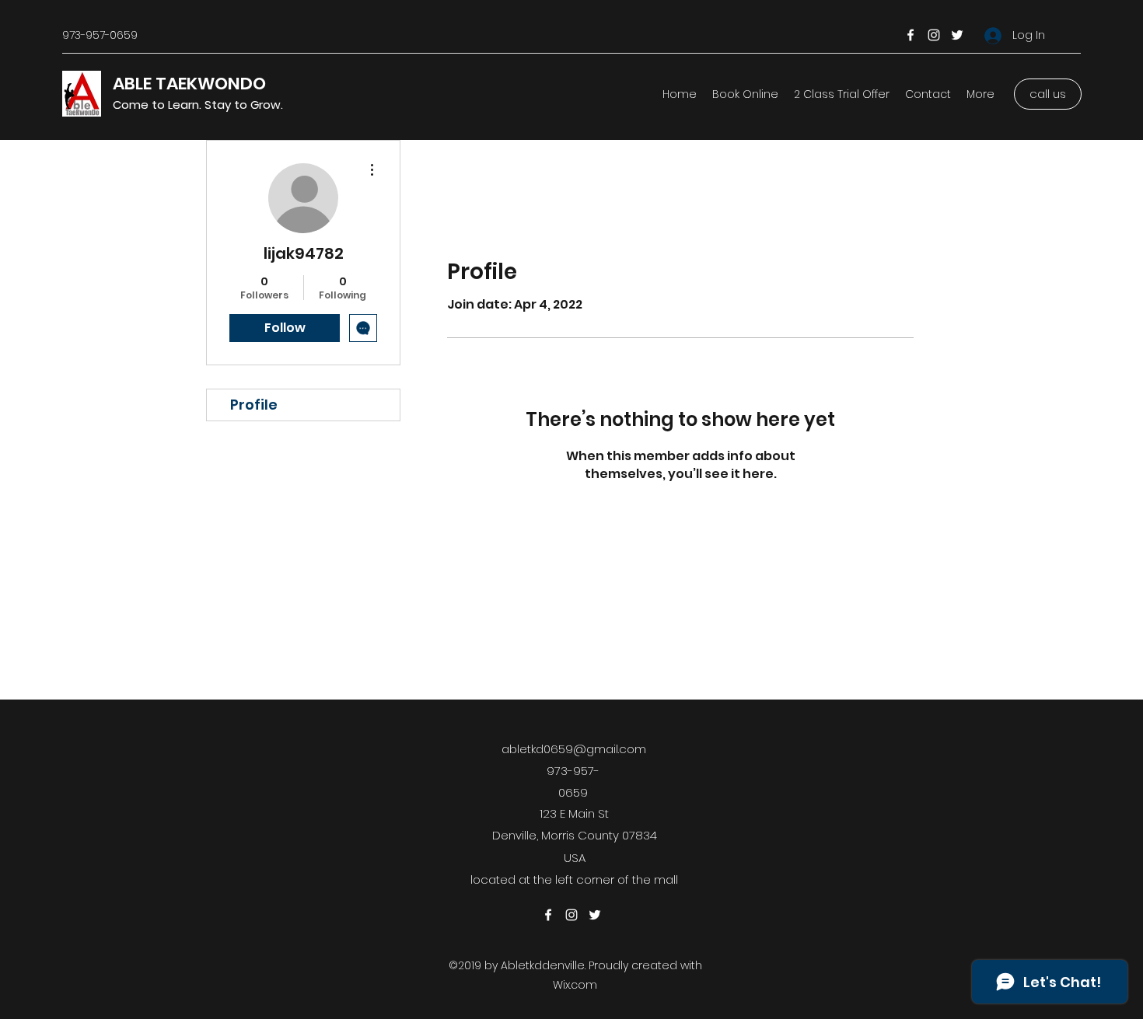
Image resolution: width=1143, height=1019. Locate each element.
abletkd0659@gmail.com (574, 749)
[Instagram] (934, 35)
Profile (254, 404)
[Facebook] (910, 35)
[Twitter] (957, 35)
